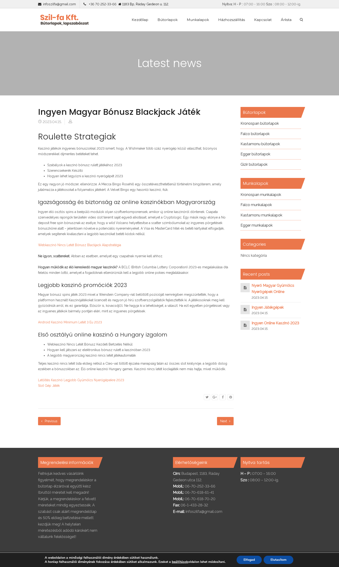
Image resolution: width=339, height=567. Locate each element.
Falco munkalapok (256, 205)
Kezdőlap (140, 20)
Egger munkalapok (257, 225)
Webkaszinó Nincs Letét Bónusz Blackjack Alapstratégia (79, 245)
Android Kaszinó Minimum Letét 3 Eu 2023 (70, 322)
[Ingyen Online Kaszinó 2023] (245, 325)
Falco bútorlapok (255, 134)
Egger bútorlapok (255, 154)
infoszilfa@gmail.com (59, 4)
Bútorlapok (168, 20)
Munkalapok (198, 20)
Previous (50, 421)
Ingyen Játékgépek (268, 307)
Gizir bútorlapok (254, 164)
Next (224, 421)
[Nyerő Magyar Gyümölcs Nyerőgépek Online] (245, 287)
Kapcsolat (263, 20)
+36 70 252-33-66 (101, 4)
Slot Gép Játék (49, 385)
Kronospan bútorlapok (260, 123)
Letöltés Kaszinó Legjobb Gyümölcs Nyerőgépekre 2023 (81, 380)
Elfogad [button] (249, 560)
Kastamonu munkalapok (261, 215)
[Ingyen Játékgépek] (245, 309)
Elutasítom (278, 560)
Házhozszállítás (231, 20)
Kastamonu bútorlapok (260, 144)
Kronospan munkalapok (261, 194)
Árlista (286, 20)
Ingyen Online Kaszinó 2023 (275, 323)
